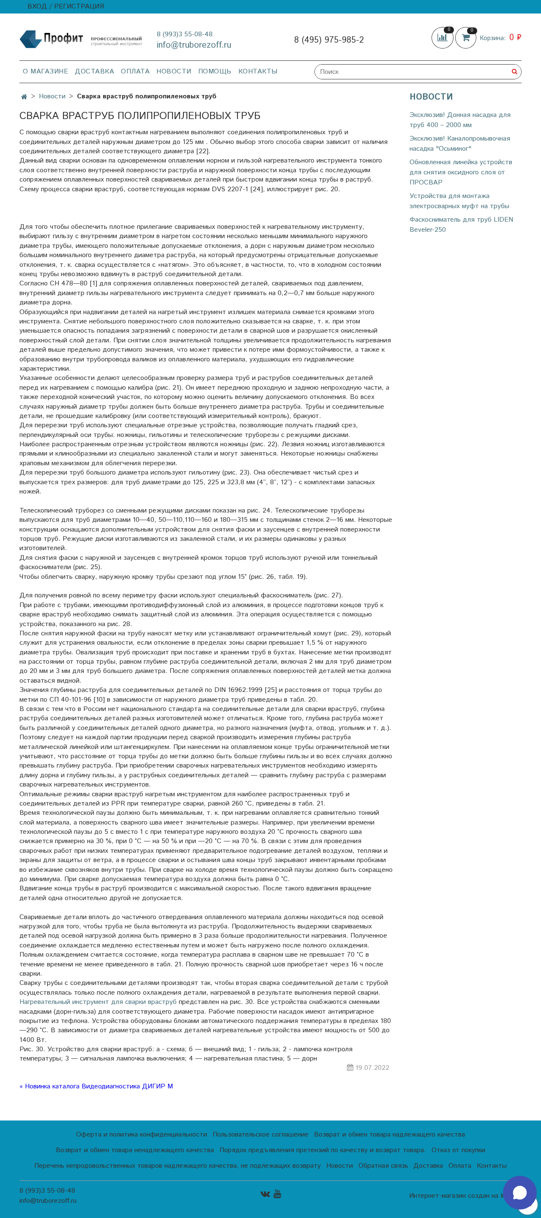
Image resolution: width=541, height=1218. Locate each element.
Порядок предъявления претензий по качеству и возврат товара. (322, 1150)
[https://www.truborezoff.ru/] (81, 38)
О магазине (45, 71)
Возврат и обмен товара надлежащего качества (389, 1134)
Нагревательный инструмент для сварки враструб (98, 1002)
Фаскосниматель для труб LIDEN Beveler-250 (461, 225)
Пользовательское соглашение (261, 1134)
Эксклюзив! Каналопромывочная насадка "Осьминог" (460, 144)
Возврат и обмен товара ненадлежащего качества (135, 1150)
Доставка (94, 71)
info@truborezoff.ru (194, 45)
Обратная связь (383, 1166)
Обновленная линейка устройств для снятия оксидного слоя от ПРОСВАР (461, 172)
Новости (173, 71)
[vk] (265, 1194)
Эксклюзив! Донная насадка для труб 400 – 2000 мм (460, 120)
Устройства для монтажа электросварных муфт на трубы (459, 201)
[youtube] (277, 1194)
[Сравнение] (443, 38)
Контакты (258, 71)
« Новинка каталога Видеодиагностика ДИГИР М (96, 1086)
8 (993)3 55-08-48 (185, 34)
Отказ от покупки (458, 1150)
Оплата (135, 71)
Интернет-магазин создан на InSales (465, 1196)
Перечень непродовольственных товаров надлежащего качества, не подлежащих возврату (177, 1166)
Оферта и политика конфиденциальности (141, 1134)
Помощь (215, 71)
